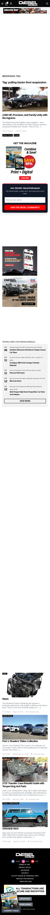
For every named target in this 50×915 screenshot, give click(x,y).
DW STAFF (6, 754)
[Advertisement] (25, 44)
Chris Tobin (6, 841)
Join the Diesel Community (25, 207)
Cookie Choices (25, 904)
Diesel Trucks (7, 135)
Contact (25, 873)
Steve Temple (7, 131)
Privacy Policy (25, 867)
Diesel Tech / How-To (10, 758)
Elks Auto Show (15, 381)
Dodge (16, 135)
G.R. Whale (6, 712)
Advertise (25, 870)
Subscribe (25, 178)
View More (25, 401)
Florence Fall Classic (17, 373)
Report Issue (25, 899)
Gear (4, 674)
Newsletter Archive (25, 879)
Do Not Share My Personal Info (24, 876)
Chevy (5, 803)
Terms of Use (24, 864)
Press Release (26, 881)
